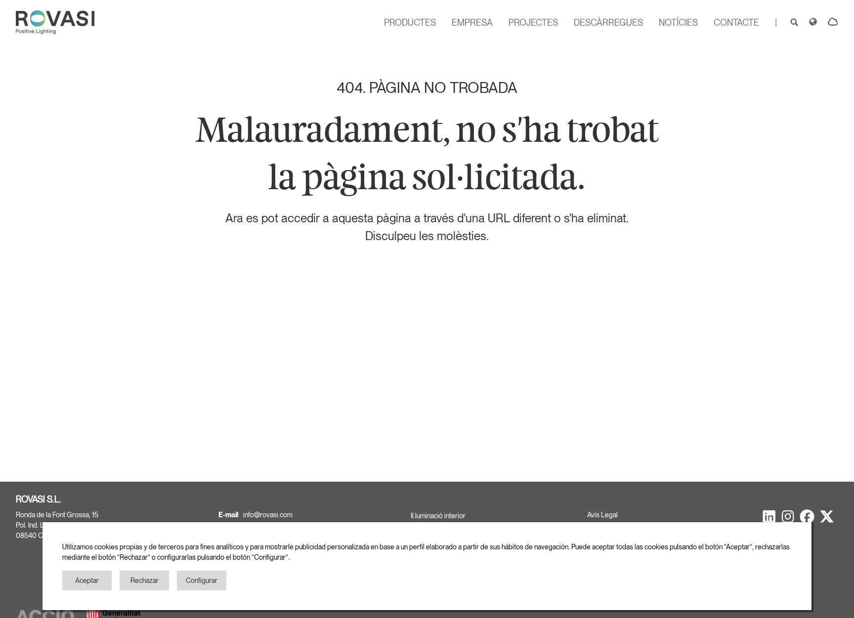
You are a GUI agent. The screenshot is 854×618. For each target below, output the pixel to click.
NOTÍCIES (678, 22)
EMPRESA (472, 22)
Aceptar (87, 580)
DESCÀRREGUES (608, 22)
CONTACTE (736, 22)
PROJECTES (533, 22)
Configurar (201, 580)
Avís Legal (602, 515)
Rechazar (144, 580)
